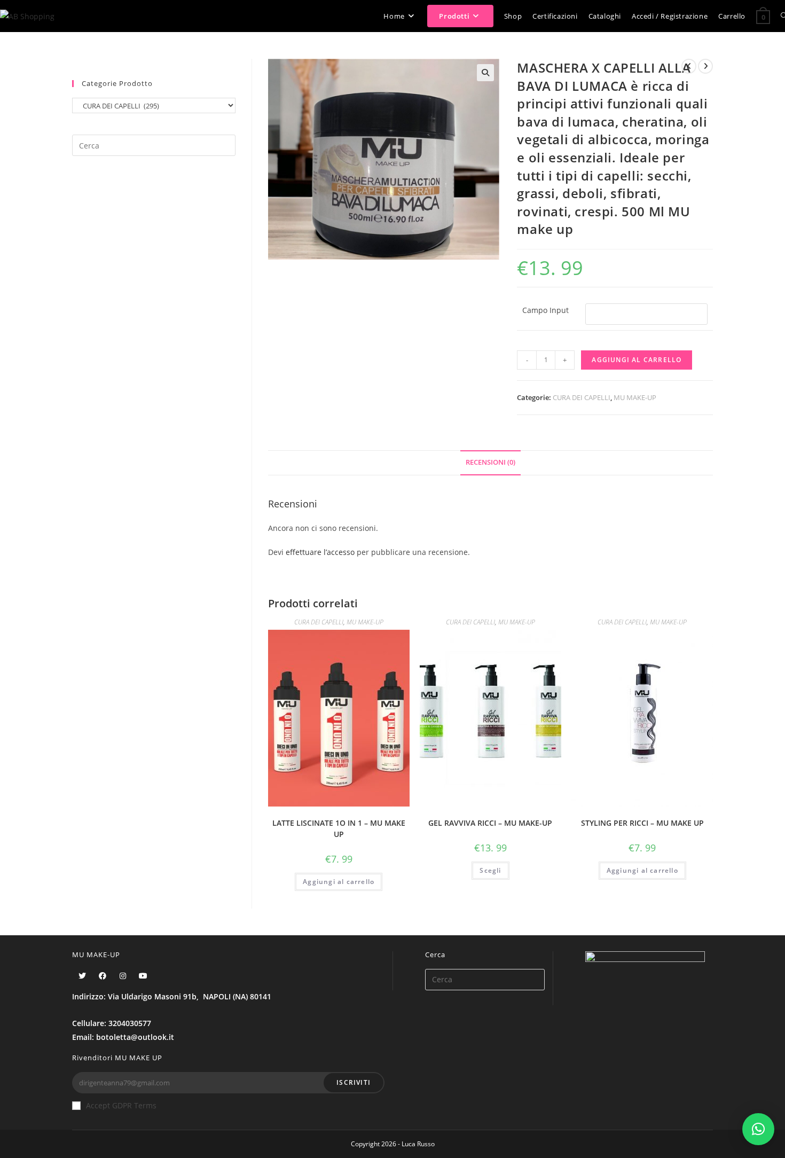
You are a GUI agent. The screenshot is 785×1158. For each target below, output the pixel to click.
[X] (82, 975)
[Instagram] (123, 975)
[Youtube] (143, 975)
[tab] (490, 463)
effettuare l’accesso (320, 552)
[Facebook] (102, 975)
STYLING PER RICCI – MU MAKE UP (642, 823)
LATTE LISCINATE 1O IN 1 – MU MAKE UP (338, 828)
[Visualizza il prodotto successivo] (705, 66)
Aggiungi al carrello (636, 359)
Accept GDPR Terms (121, 1105)
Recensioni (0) (490, 462)
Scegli (490, 870)
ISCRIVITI (353, 1082)
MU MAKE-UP (635, 397)
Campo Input (545, 310)
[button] (758, 1129)
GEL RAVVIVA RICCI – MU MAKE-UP (490, 823)
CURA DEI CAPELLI (581, 397)
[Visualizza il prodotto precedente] (688, 66)
